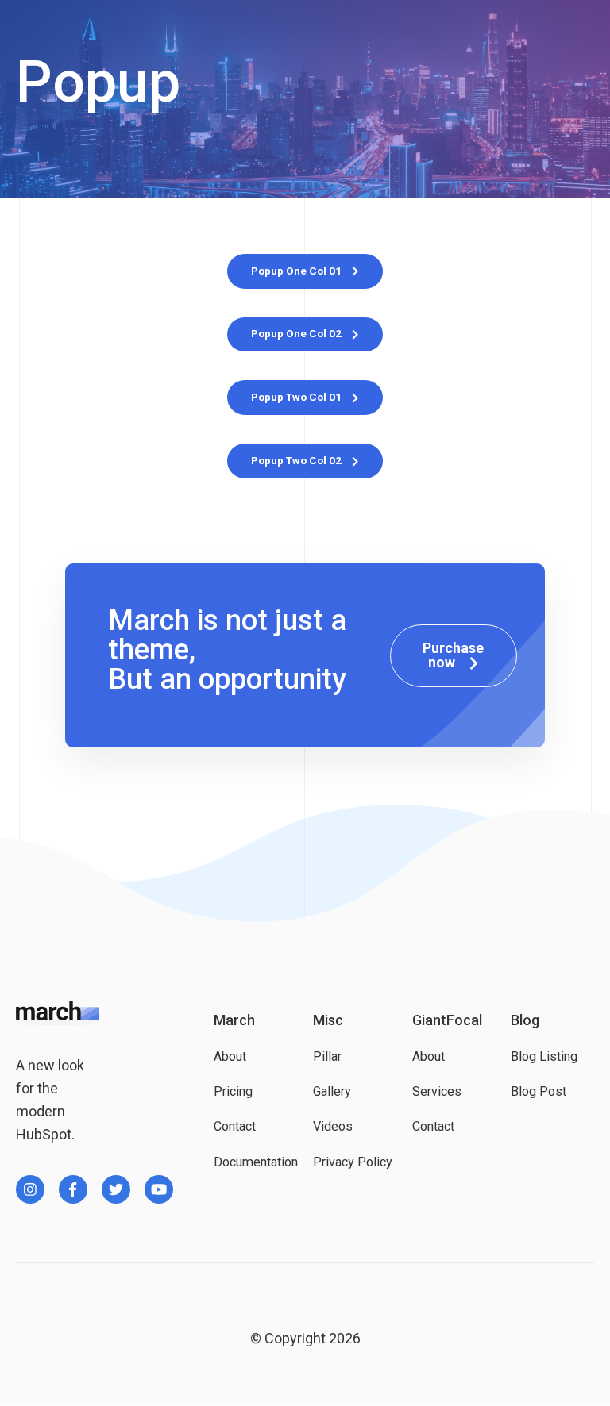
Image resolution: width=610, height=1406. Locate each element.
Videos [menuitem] (333, 1126)
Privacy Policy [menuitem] (352, 1162)
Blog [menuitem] (525, 1020)
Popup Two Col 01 (297, 396)
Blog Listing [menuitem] (544, 1056)
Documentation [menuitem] (255, 1162)
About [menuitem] (230, 1056)
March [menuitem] (234, 1020)
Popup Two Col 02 (297, 460)
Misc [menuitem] (328, 1020)
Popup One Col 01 (297, 270)
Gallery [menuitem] (332, 1091)
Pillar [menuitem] (327, 1056)
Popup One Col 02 (297, 333)
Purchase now (453, 655)
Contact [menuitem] (235, 1126)
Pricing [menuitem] (233, 1091)
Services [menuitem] (436, 1091)
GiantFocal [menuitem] (447, 1020)
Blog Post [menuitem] (538, 1091)
